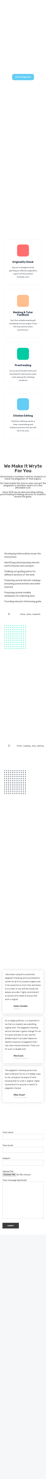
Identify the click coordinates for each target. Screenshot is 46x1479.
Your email (7, 1145)
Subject (6, 1158)
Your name (7, 1132)
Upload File (7, 1171)
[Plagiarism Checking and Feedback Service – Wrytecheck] (15, 11)
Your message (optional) (14, 1180)
